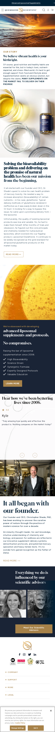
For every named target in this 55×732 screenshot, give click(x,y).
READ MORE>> (13, 254)
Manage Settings (17, 728)
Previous (21, 454)
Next (34, 454)
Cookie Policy (20, 723)
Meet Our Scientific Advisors (34, 628)
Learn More (12, 383)
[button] (2, 10)
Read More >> (11, 560)
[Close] (51, 711)
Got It (36, 728)
